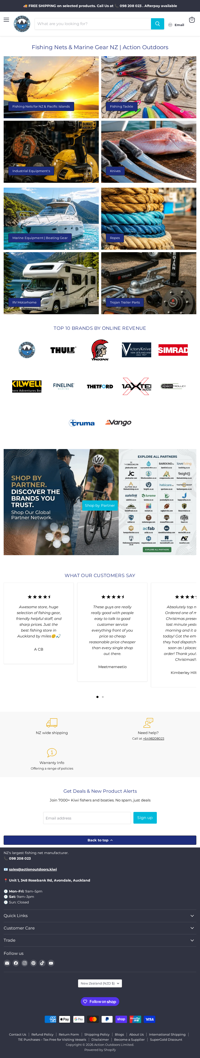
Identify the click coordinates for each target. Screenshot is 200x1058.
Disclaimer (100, 1039)
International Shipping (167, 1034)
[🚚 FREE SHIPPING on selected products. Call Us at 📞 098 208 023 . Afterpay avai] (100, 5)
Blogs (119, 1034)
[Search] (157, 23)
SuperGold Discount (166, 1039)
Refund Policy (42, 1034)
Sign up (145, 817)
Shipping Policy (97, 1034)
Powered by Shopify (100, 1050)
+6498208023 (153, 738)
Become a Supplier (129, 1039)
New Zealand (98, 983)
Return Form (69, 1034)
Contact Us (17, 1034)
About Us (136, 1034)
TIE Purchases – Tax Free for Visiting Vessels (52, 1039)
